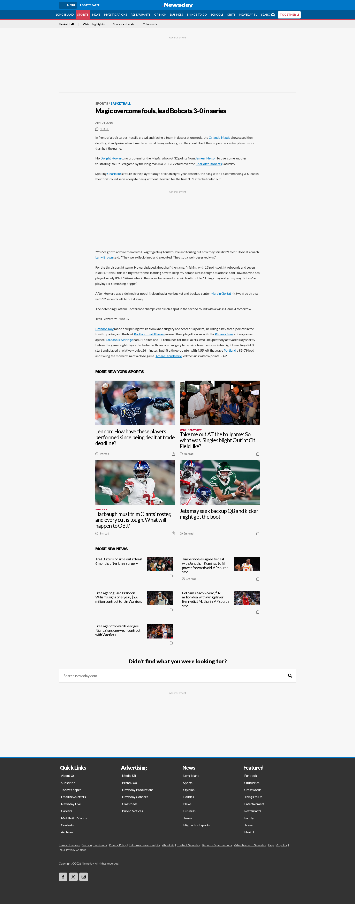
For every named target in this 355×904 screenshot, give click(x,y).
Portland (230, 350)
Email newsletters (73, 797)
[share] (173, 454)
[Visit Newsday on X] (73, 877)
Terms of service (69, 845)
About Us (68, 775)
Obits (231, 14)
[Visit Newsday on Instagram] (83, 877)
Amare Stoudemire (169, 356)
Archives (67, 832)
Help (271, 845)
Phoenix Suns (224, 334)
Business (176, 14)
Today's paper (71, 790)
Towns (187, 818)
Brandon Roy (104, 329)
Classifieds (129, 804)
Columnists (150, 24)
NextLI (249, 832)
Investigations (115, 14)
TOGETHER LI (289, 14)
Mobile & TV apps (74, 818)
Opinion (160, 14)
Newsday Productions (137, 790)
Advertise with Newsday (250, 845)
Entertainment (254, 804)
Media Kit (129, 775)
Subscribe (68, 783)
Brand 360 (129, 783)
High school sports (196, 825)
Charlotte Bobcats (209, 164)
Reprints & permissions (217, 845)
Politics (188, 797)
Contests (67, 825)
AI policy (281, 845)
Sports (83, 14)
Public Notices (132, 811)
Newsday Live (71, 804)
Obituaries (251, 783)
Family (249, 818)
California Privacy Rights (144, 845)
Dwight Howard (111, 158)
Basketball (66, 24)
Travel (248, 825)
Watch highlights (94, 24)
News (96, 14)
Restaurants (141, 14)
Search (266, 14)
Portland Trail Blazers (149, 334)
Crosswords (252, 790)
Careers (66, 811)
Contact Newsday (188, 845)
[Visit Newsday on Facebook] (63, 877)
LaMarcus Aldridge (119, 340)
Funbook (250, 775)
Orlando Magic (219, 137)
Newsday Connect (135, 797)
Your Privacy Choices (72, 849)
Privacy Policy (118, 845)
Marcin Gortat (221, 293)
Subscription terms (94, 845)
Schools (217, 14)
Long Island (65, 14)
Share (104, 129)
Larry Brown (104, 257)
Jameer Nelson (205, 158)
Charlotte (114, 173)
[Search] (290, 676)
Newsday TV (248, 14)
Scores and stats (124, 24)
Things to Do (197, 14)
